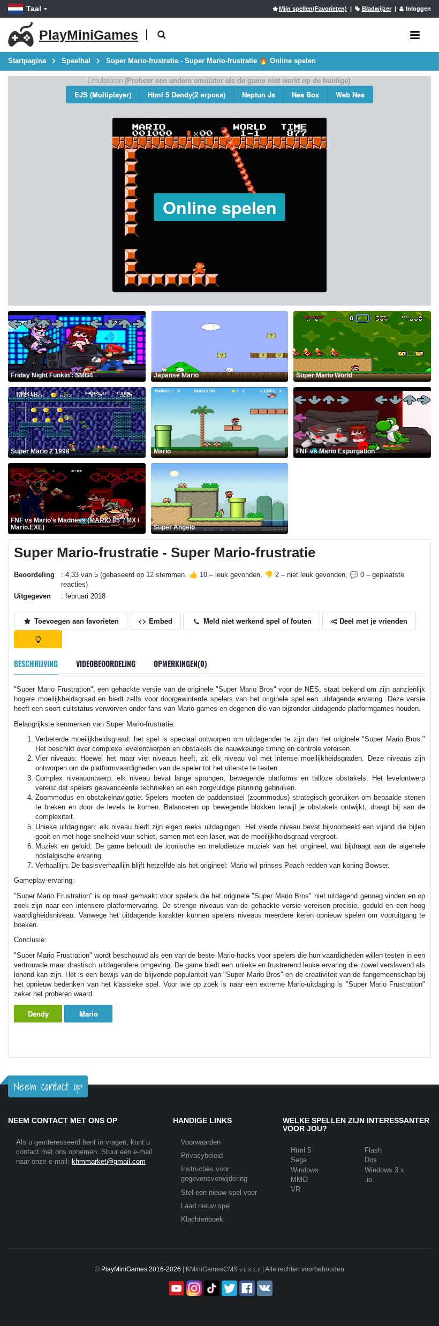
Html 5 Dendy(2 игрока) (186, 94)
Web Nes (350, 94)
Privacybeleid (202, 1155)
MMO (299, 1180)
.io (368, 1180)
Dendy (38, 1014)
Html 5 (301, 1150)
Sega (299, 1160)
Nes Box (305, 94)
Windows (305, 1170)
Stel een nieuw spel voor (219, 1192)
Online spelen (220, 207)
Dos (371, 1160)
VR (295, 1189)
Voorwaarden (201, 1142)
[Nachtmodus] (38, 639)
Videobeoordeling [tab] (105, 663)
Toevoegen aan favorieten (75, 621)
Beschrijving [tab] (36, 663)
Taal (33, 8)
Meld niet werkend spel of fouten (256, 621)
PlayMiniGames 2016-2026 (141, 1269)
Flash (373, 1150)
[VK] (264, 1288)
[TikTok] (211, 1288)
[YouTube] (175, 1288)
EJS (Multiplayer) (102, 94)
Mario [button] (88, 1014)
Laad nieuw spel (206, 1206)
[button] (161, 35)
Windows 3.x (384, 1170)
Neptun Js (258, 94)
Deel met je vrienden (372, 621)
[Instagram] (193, 1288)
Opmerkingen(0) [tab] (180, 663)
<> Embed (155, 621)
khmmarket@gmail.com (109, 1161)
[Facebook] (246, 1288)
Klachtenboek (202, 1219)
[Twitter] (228, 1288)
